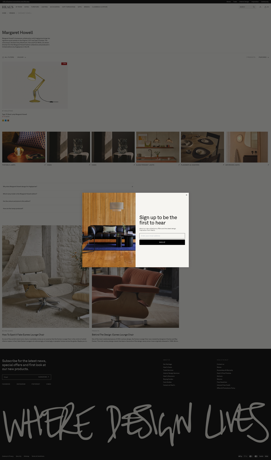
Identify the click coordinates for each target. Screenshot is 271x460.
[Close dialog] (186, 195)
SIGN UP (162, 242)
